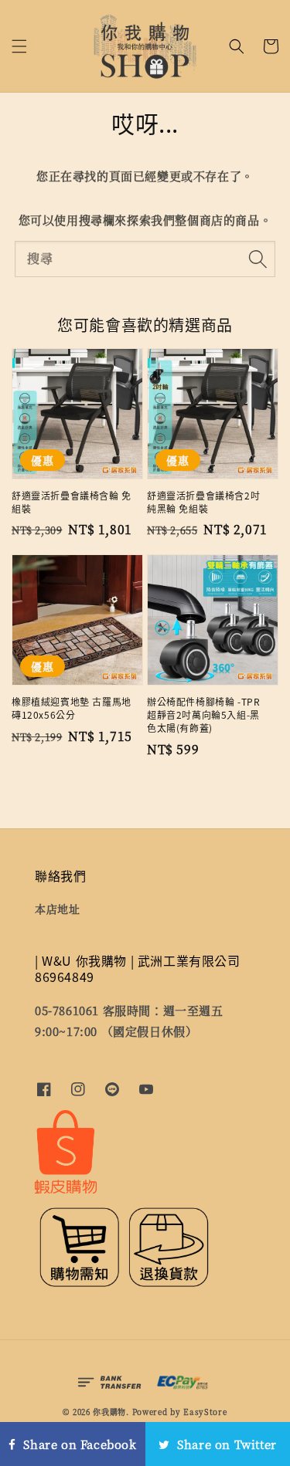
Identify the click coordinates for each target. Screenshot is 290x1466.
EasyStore (205, 1411)
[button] (19, 46)
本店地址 (57, 908)
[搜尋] (258, 259)
